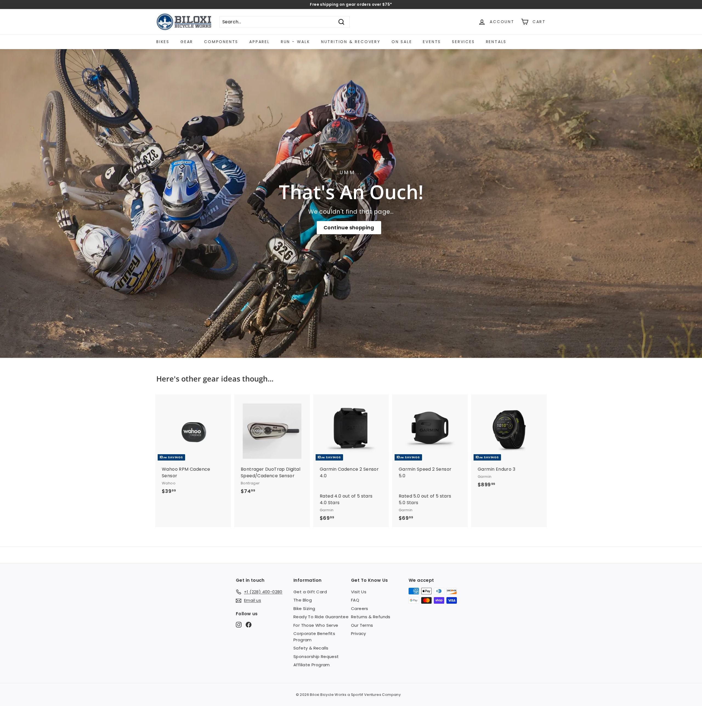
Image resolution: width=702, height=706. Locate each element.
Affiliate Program (311, 665)
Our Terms (362, 625)
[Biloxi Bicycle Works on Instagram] (239, 624)
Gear (186, 41)
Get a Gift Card (310, 592)
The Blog (302, 600)
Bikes (162, 41)
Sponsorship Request (316, 656)
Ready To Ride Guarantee (321, 617)
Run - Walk (295, 41)
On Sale (402, 41)
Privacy (358, 633)
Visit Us (358, 592)
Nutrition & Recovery (351, 41)
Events (432, 41)
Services (463, 41)
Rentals (496, 41)
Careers (359, 608)
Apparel (259, 41)
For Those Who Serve (315, 625)
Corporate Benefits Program (314, 637)
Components (221, 41)
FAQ (355, 600)
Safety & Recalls (310, 648)
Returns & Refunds (370, 617)
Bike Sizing (304, 608)
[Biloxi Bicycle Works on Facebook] (248, 624)
